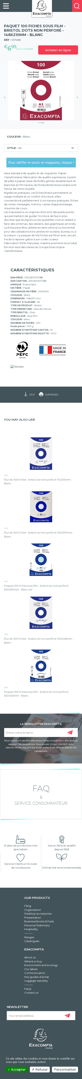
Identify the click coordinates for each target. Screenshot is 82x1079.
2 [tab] (42, 122)
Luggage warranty (36, 980)
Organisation (32, 909)
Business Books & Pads (39, 921)
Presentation (32, 917)
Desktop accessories (38, 913)
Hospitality (31, 929)
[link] (6, 6)
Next (76, 98)
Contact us (31, 992)
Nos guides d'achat (36, 976)
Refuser (41, 1069)
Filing (27, 905)
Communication (34, 972)
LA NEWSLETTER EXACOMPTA (41, 723)
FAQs (27, 988)
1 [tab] (39, 122)
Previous (6, 98)
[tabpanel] (41, 90)
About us (30, 957)
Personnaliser (65, 1069)
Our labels (30, 969)
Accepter (18, 1069)
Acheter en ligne (58, 50)
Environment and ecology (41, 965)
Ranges (29, 937)
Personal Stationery (37, 925)
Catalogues (31, 941)
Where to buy (33, 961)
